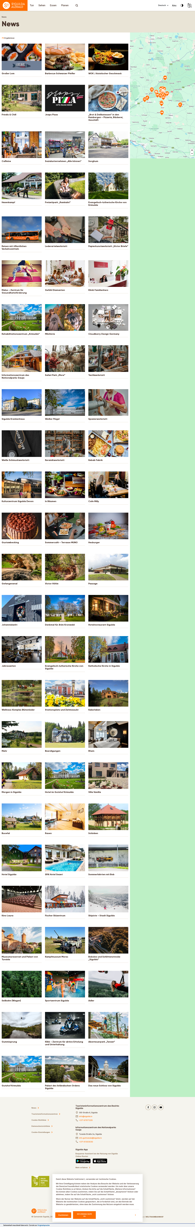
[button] (192, 150)
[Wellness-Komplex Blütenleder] (157, 95)
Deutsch (162, 5)
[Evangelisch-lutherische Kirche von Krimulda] (156, 92)
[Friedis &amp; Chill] (165, 78)
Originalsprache (43, 1225)
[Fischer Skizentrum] (160, 95)
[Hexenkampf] (151, 90)
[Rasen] (161, 104)
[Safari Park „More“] (180, 105)
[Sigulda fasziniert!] (14, 5)
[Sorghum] (144, 100)
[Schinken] (162, 113)
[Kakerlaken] (163, 97)
